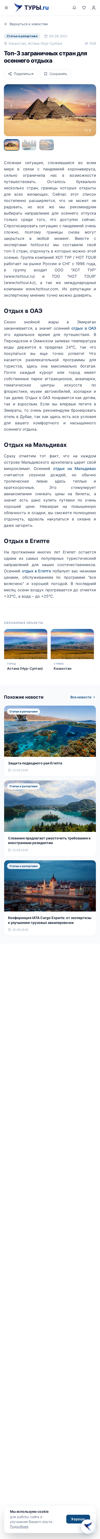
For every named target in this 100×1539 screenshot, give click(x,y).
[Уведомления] (74, 7)
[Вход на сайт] (93, 7)
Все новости (80, 697)
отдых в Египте (36, 571)
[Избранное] (84, 7)
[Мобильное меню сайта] (6, 7)
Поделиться (23, 74)
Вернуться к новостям (29, 24)
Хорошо (78, 1519)
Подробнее (19, 1526)
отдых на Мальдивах (74, 468)
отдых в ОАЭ (83, 328)
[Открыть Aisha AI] (88, 1525)
